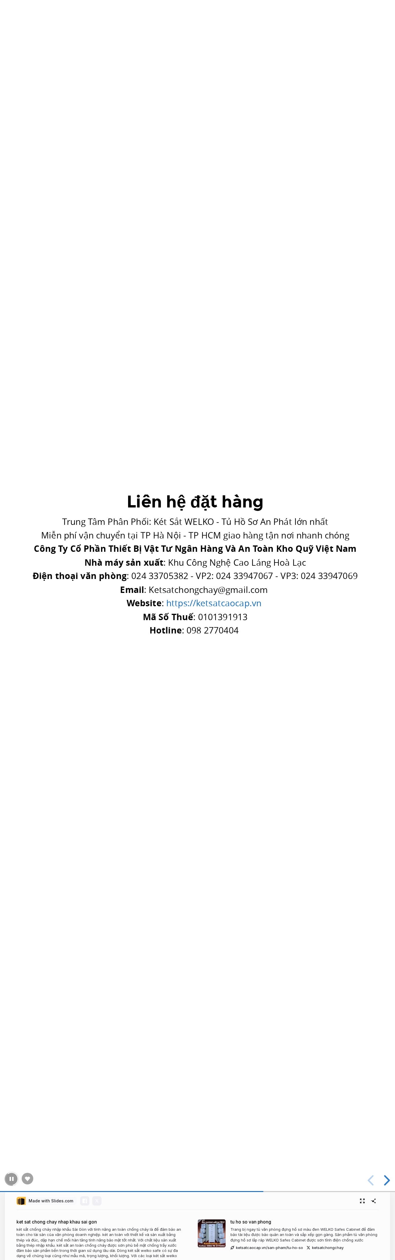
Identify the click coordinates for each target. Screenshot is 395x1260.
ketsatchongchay (328, 1247)
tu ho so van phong (250, 1222)
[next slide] (386, 1180)
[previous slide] (371, 1180)
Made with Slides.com (51, 1200)
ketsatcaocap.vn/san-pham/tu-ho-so (269, 1247)
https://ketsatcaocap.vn (213, 603)
